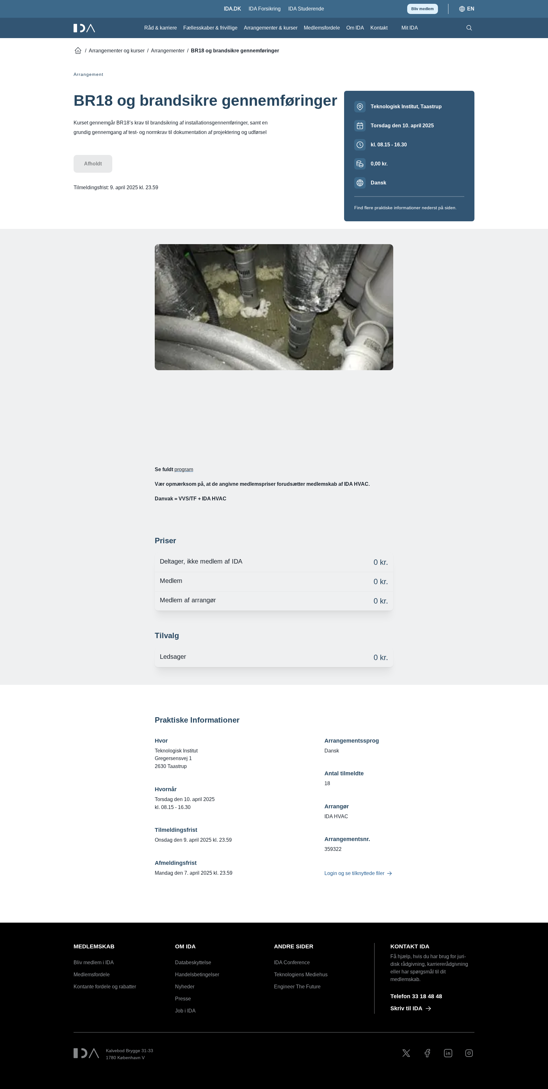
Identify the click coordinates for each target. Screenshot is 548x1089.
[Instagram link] (469, 1053)
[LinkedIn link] (448, 1053)
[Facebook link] (427, 1053)
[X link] (406, 1053)
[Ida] (85, 28)
